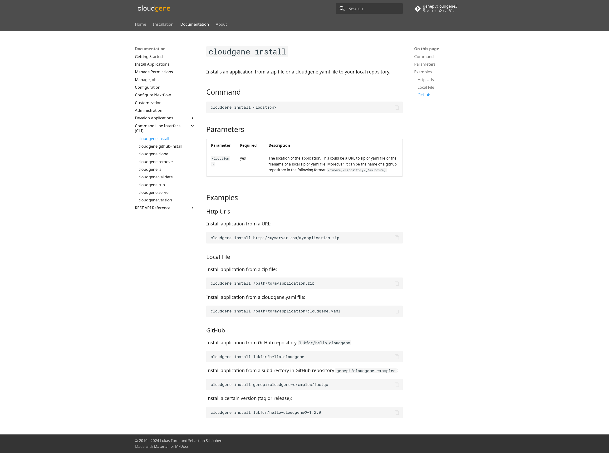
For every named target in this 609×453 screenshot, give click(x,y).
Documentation (194, 24)
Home (140, 24)
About (221, 24)
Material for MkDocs (171, 446)
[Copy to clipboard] (396, 107)
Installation (163, 24)
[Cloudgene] (156, 8)
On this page (426, 48)
